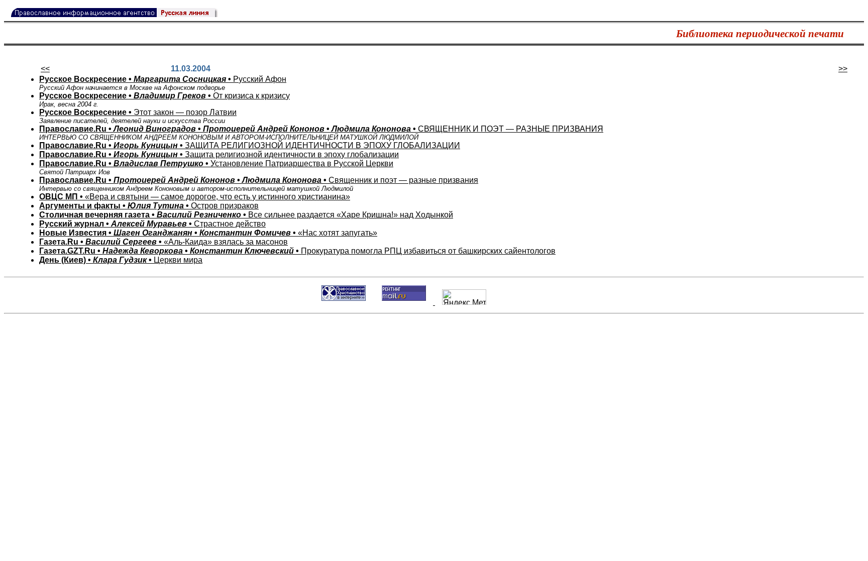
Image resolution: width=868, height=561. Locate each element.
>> (842, 68)
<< (45, 68)
